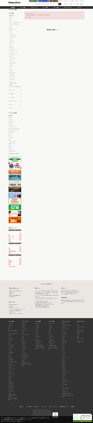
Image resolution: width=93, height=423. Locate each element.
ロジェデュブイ (11, 391)
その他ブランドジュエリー (66, 393)
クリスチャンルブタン (25, 334)
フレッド (63, 375)
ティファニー (11, 363)
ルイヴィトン (11, 389)
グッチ (10, 343)
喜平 (78, 336)
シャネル (10, 348)
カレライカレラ (64, 341)
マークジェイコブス (25, 356)
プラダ (23, 351)
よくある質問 (29, 406)
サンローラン (24, 341)
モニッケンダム (64, 384)
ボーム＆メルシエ (12, 383)
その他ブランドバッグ (25, 362)
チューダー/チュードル (12, 361)
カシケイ (63, 338)
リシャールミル (11, 387)
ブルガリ (10, 378)
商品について (11, 293)
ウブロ (10, 335)
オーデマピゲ (11, 339)
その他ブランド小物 (52, 345)
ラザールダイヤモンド (66, 388)
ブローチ (78, 334)
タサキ (63, 358)
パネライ (10, 367)
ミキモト (63, 382)
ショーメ (63, 354)
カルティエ (10, 325)
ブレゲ (10, 380)
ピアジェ (10, 370)
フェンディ (23, 349)
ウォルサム (64, 334)
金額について (11, 292)
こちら (14, 290)
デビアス (63, 364)
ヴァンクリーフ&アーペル (13, 333)
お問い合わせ (36, 406)
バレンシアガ (24, 347)
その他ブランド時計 (12, 394)
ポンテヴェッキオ (65, 380)
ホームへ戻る (28, 17)
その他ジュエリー (80, 341)
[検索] (59, 4)
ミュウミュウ (24, 358)
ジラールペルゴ (11, 352)
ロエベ (23, 360)
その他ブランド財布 (39, 345)
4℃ (62, 386)
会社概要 (72, 406)
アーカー (63, 330)
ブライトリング (11, 372)
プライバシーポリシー (53, 406)
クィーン (63, 345)
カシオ (10, 341)
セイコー (10, 354)
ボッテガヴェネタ (25, 354)
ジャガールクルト (12, 346)
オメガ (10, 327)
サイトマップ (44, 406)
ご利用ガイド (67, 293)
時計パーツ (10, 396)
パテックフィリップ (12, 365)
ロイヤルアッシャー (65, 391)
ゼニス (10, 356)
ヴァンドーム (64, 332)
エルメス (10, 337)
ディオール (23, 345)
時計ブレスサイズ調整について (15, 295)
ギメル (63, 343)
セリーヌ (23, 343)
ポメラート (64, 378)
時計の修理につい (12, 296)
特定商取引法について (64, 406)
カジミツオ (64, 340)
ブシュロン (64, 369)
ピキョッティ (64, 367)
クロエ (23, 336)
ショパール (10, 350)
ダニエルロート (11, 359)
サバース (63, 351)
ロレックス (10, 323)
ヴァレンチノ (24, 330)
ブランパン (10, 376)
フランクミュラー (12, 374)
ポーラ (63, 377)
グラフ (63, 349)
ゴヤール (23, 340)
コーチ (23, 338)
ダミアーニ (64, 360)
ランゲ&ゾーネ (11, 385)
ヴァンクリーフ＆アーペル (66, 325)
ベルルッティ (38, 340)
